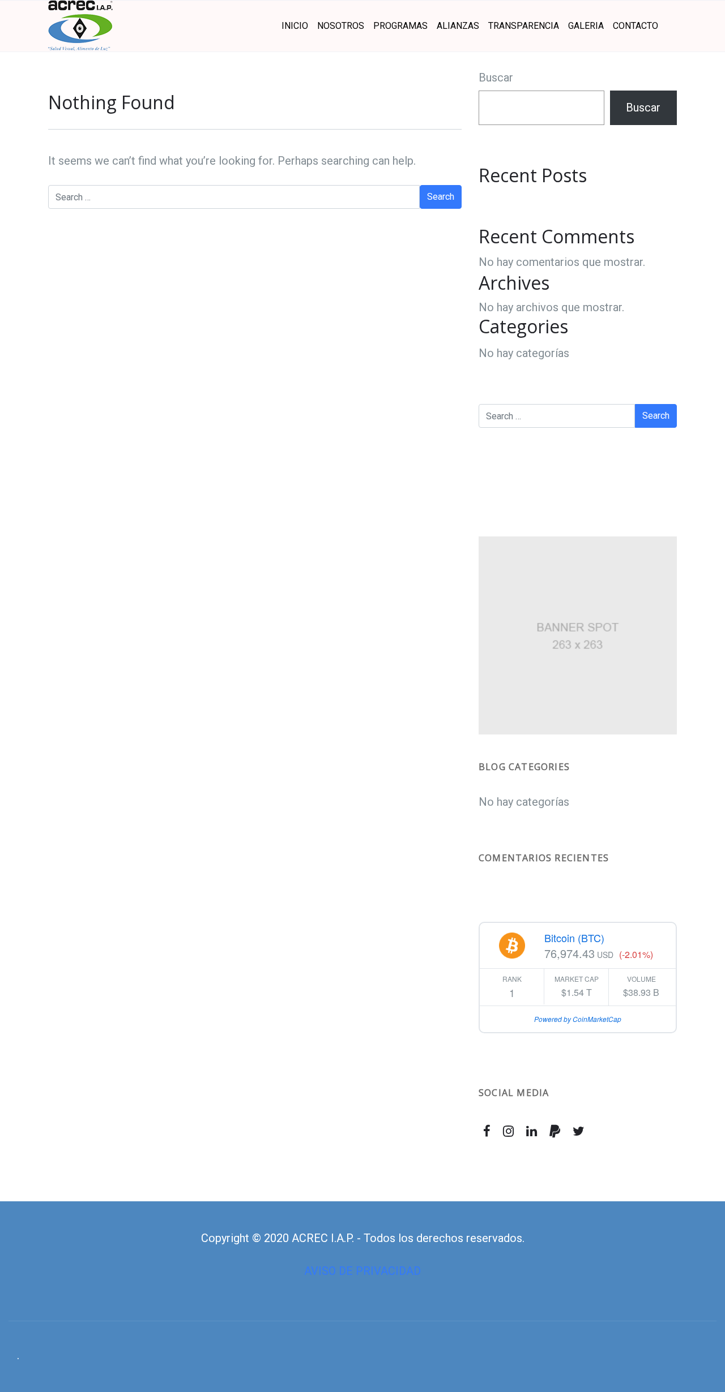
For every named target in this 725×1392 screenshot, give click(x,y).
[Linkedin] (532, 1131)
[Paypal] (554, 1131)
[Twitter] (578, 1131)
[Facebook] (487, 1131)
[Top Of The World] (80, 26)
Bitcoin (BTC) (574, 937)
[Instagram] (508, 1131)
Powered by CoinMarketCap (577, 1019)
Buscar (496, 77)
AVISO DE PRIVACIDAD (362, 1271)
